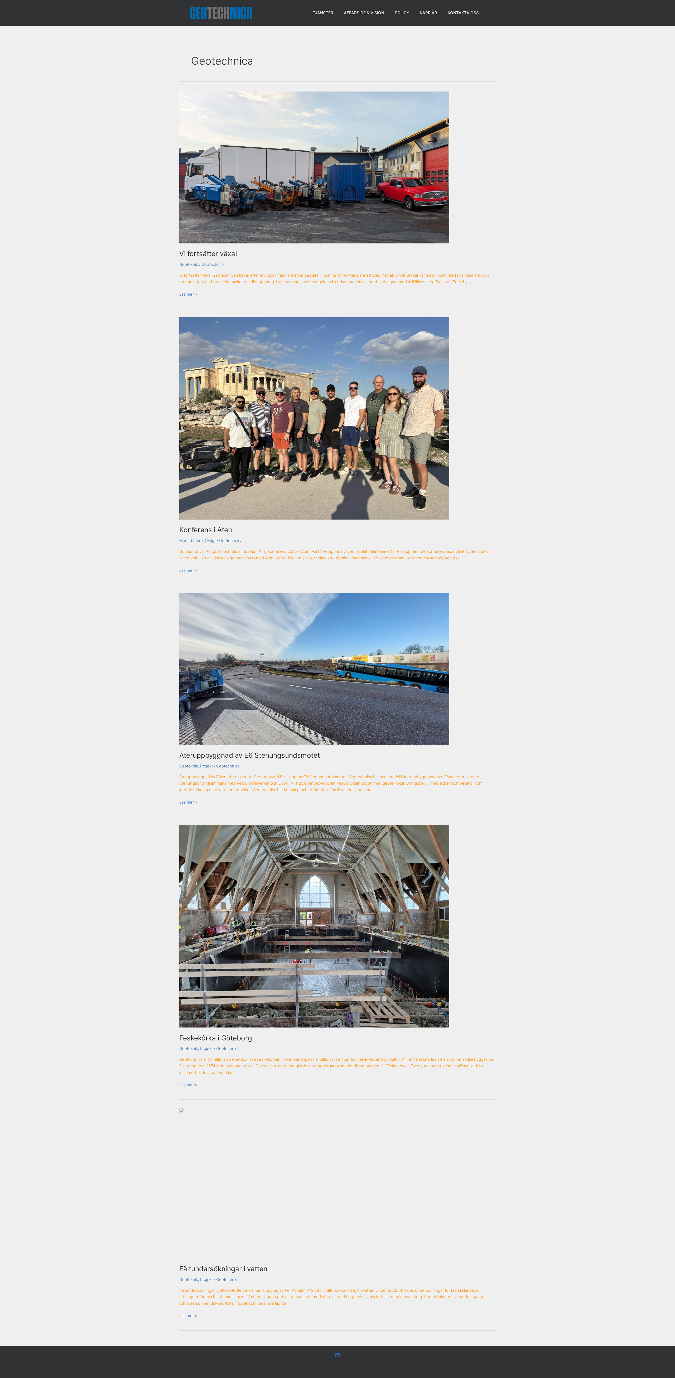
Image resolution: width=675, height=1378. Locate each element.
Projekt (206, 766)
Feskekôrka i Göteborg (215, 1038)
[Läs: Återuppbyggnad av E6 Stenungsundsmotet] (314, 668)
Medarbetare (191, 540)
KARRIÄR (428, 12)
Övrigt (210, 540)
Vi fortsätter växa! (208, 253)
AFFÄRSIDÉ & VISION (364, 12)
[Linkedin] (337, 1355)
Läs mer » (188, 294)
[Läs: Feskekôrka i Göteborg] (314, 925)
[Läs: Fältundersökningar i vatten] (314, 1182)
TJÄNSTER (323, 12)
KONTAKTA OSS (463, 12)
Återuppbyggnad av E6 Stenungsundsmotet (249, 755)
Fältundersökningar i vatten (223, 1269)
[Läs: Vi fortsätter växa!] (314, 167)
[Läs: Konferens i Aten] (314, 417)
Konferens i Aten (205, 530)
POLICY (402, 12)
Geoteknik (188, 264)
